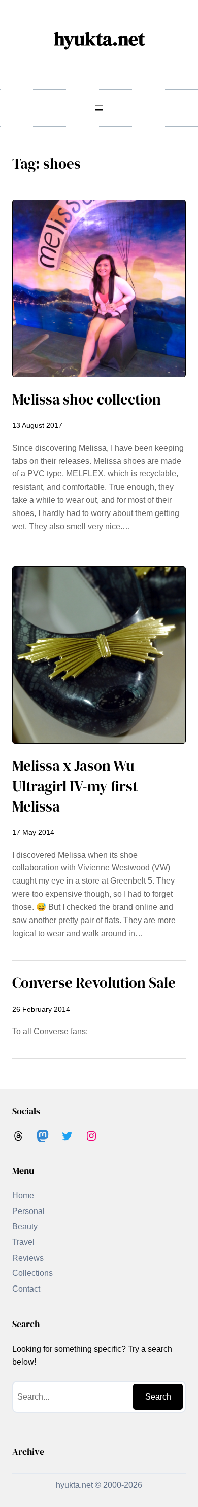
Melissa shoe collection (86, 399)
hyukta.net (99, 38)
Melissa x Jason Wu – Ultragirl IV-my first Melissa (78, 786)
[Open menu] (99, 108)
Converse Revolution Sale (94, 983)
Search (158, 1396)
